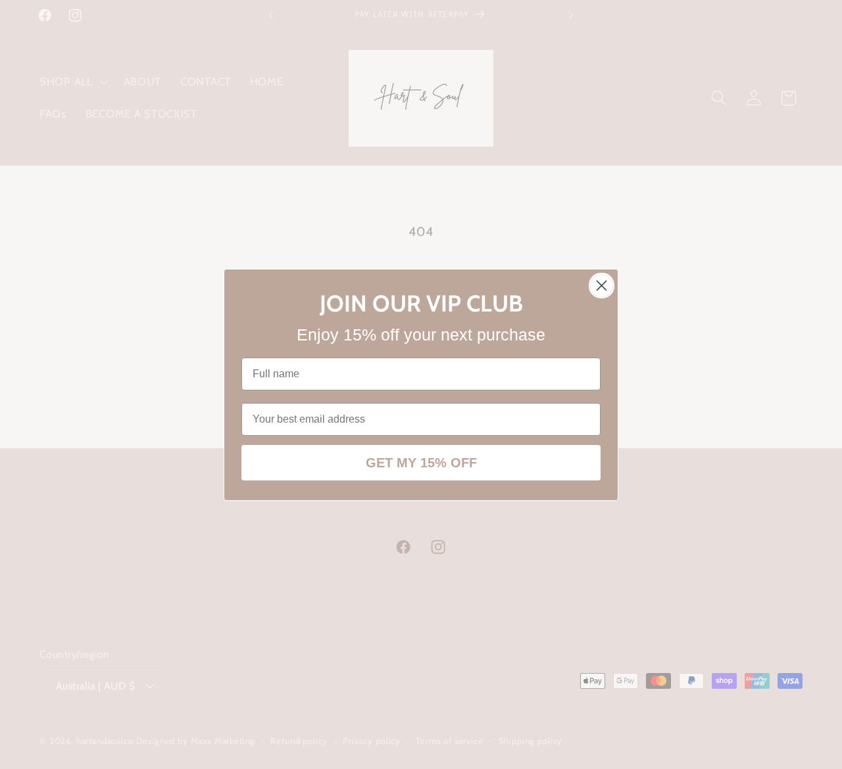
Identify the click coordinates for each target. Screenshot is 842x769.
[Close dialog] (601, 285)
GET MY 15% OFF (421, 462)
